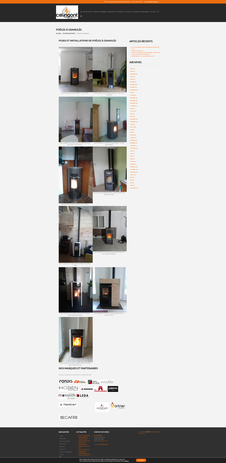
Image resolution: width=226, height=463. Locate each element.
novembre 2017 (134, 142)
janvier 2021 (133, 95)
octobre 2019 (133, 105)
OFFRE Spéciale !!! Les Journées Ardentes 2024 (143, 56)
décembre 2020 (134, 97)
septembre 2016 (134, 172)
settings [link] (126, 461)
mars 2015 (132, 185)
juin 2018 (132, 129)
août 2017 (132, 150)
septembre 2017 (134, 148)
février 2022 (133, 81)
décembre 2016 (134, 166)
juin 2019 (132, 113)
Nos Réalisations (69, 33)
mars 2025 (132, 71)
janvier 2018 (133, 137)
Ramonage (120, 11)
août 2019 (132, 108)
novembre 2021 (134, 84)
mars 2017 (132, 158)
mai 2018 (132, 132)
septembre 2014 (134, 188)
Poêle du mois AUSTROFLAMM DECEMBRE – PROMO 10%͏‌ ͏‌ (146, 52)
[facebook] (139, 437)
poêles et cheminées (99, 11)
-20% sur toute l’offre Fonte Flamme (141, 54)
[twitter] (143, 437)
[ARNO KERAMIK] (93, 382)
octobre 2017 (133, 145)
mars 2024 (132, 79)
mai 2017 (132, 156)
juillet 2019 (133, 111)
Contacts (153, 11)
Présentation (87, 11)
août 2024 (132, 76)
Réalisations (111, 11)
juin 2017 (132, 153)
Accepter (141, 460)
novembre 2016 (134, 169)
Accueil (58, 33)
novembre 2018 (134, 121)
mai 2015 (132, 182)
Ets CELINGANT (98, 435)
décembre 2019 (134, 100)
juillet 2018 (133, 127)
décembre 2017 (134, 140)
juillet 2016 (133, 174)
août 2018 (132, 124)
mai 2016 (132, 180)
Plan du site (142, 433)
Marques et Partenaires (141, 11)
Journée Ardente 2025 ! (137, 50)
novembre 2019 (134, 103)
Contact (62, 454)
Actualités (128, 11)
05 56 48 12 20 (103, 440)
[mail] (150, 437)
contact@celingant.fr (152, 1)
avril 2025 (132, 68)
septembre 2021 (134, 89)
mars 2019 (132, 116)
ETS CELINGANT (142, 431)
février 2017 (133, 161)
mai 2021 (132, 92)
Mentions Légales (154, 431)
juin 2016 (132, 177)
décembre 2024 (134, 73)
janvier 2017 (133, 164)
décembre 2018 (134, 119)
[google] (146, 437)
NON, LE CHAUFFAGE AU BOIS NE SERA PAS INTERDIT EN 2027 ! (84, 437)
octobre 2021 (133, 87)
